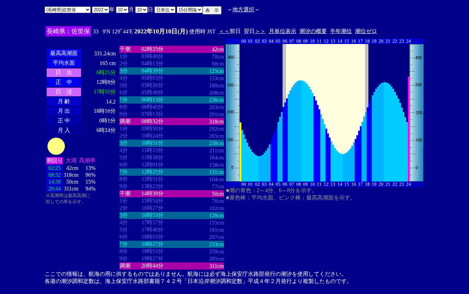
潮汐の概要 (313, 31)
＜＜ (224, 31)
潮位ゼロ (366, 31)
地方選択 (243, 9)
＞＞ (260, 31)
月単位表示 (282, 31)
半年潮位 (341, 31)
